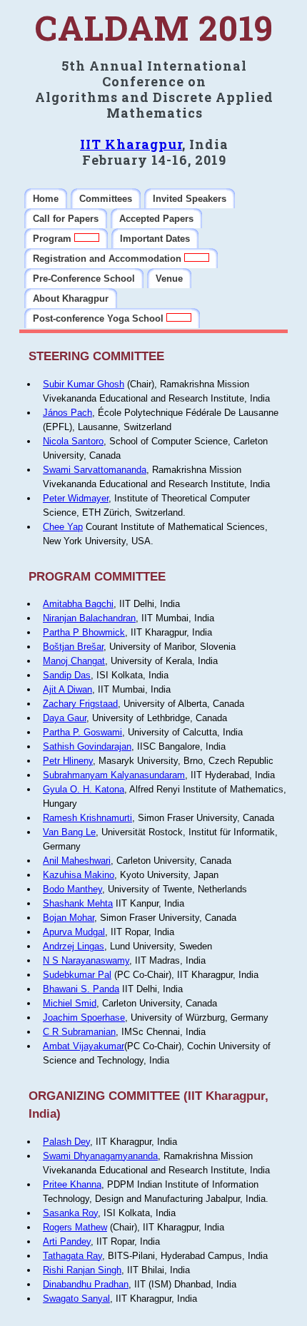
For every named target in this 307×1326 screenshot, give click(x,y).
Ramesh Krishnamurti (87, 817)
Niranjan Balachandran (89, 618)
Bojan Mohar (68, 917)
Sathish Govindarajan (87, 746)
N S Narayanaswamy (86, 960)
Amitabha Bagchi (78, 603)
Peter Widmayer (76, 498)
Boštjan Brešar (73, 646)
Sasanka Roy (70, 1213)
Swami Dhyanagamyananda (100, 1156)
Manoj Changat (74, 661)
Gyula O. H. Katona (83, 789)
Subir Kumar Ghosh (83, 384)
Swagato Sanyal (76, 1298)
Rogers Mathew (75, 1227)
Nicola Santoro (73, 441)
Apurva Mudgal (74, 932)
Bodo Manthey (72, 889)
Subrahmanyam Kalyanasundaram (114, 775)
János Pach (67, 412)
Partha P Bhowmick (84, 632)
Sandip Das (67, 675)
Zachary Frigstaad (80, 703)
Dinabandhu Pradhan (86, 1284)
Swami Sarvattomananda (94, 469)
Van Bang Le (69, 832)
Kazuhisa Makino (78, 874)
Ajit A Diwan (67, 689)
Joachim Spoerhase (84, 1017)
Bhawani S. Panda (81, 989)
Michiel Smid (69, 1003)
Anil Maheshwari (77, 860)
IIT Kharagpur (131, 144)
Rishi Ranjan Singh (82, 1270)
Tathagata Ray (72, 1255)
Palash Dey (66, 1141)
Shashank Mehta (78, 903)
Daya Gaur (64, 718)
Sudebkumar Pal (77, 974)
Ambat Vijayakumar (83, 1046)
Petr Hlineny (68, 760)
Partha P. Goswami (82, 732)
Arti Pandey (67, 1241)
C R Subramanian (79, 1031)
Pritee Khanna (72, 1184)
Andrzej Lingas (73, 946)
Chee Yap (63, 526)
